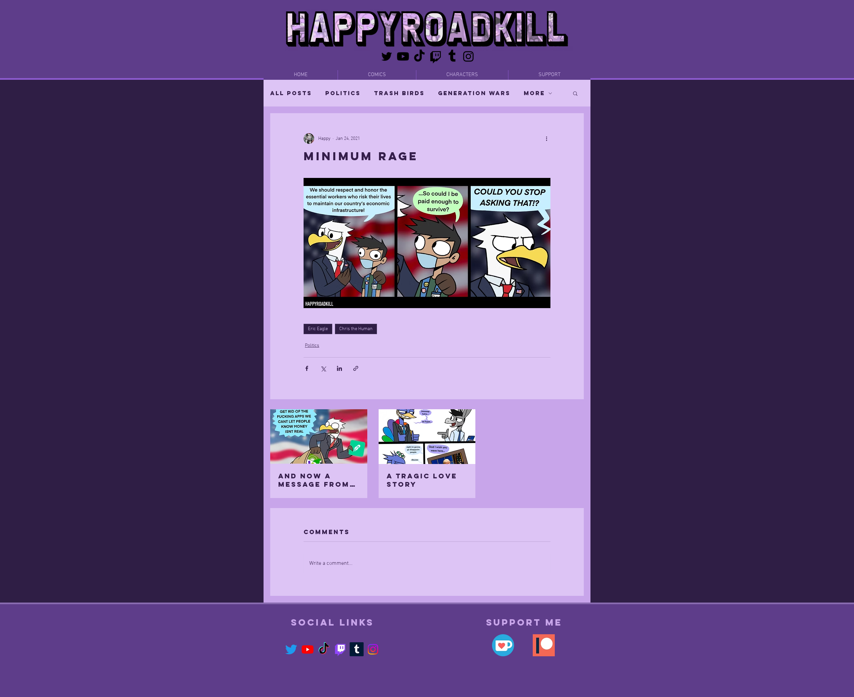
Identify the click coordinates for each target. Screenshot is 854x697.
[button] (575, 93)
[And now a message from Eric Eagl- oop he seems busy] (318, 436)
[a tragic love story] (427, 436)
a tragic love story (422, 480)
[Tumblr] (452, 56)
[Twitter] (387, 56)
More (534, 93)
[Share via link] (356, 368)
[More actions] (546, 139)
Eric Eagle (318, 329)
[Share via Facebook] (307, 368)
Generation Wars (474, 93)
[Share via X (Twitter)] (323, 368)
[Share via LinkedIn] (339, 368)
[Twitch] (436, 56)
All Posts (291, 93)
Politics (343, 93)
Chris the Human (356, 329)
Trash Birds (399, 93)
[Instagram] (468, 56)
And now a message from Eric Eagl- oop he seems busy (315, 480)
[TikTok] (419, 56)
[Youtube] (403, 56)
